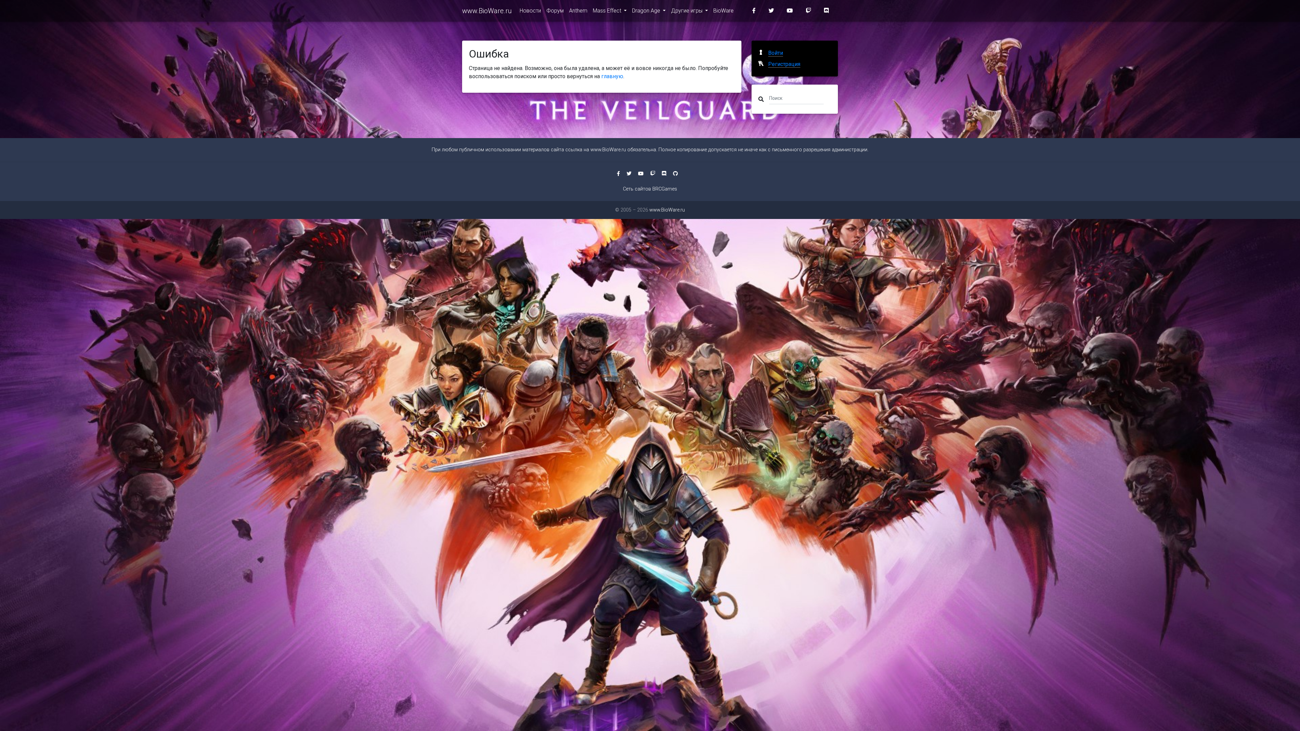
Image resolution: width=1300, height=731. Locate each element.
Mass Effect (608, 10)
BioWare (723, 10)
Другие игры (687, 10)
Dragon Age (647, 10)
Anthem (578, 10)
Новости (530, 10)
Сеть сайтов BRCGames (650, 189)
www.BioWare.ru (487, 11)
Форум (555, 10)
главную (612, 76)
